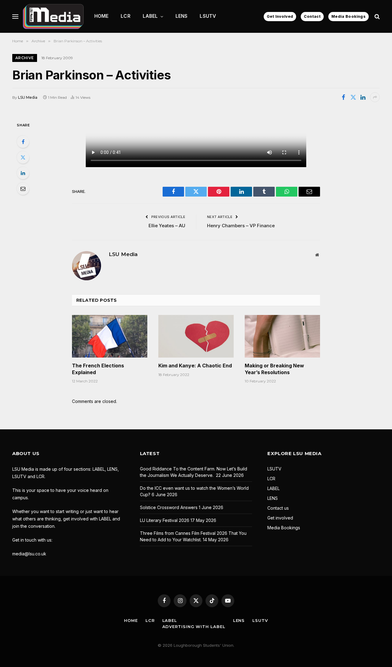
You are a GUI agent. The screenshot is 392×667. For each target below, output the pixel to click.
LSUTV (208, 16)
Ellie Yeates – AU (167, 225)
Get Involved (280, 16)
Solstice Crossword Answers (169, 507)
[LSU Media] (53, 16)
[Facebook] (23, 142)
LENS (181, 16)
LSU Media (27, 97)
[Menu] (15, 16)
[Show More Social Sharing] (375, 97)
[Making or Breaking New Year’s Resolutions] (282, 336)
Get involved (280, 517)
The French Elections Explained (98, 368)
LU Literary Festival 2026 (164, 520)
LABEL (150, 16)
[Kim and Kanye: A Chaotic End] (196, 336)
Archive (24, 58)
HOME (101, 16)
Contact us (278, 508)
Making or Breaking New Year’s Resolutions (274, 368)
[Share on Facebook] (343, 97)
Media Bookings (348, 16)
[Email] (23, 188)
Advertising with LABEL (193, 626)
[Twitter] (23, 157)
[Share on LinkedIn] (363, 97)
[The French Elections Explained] (109, 336)
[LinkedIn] (23, 173)
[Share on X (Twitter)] (353, 97)
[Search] (376, 16)
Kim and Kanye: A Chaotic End (195, 365)
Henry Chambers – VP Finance (241, 225)
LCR (125, 16)
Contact (312, 16)
